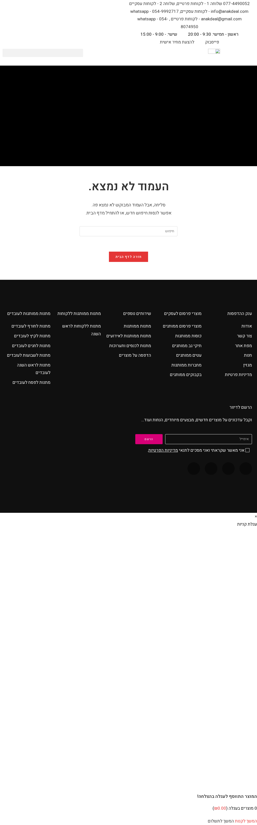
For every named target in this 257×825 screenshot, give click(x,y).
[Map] (193, 468)
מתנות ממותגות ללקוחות (79, 313)
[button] (43, 53)
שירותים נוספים (137, 313)
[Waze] (228, 468)
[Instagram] (211, 468)
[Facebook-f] (245, 468)
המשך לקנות (246, 821)
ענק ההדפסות (239, 313)
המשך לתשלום (221, 821)
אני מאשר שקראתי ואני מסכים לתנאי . (195, 450)
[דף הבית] (140, 128)
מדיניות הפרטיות (163, 450)
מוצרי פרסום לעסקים (183, 313)
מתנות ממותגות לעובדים (28, 313)
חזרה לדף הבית (128, 256)
